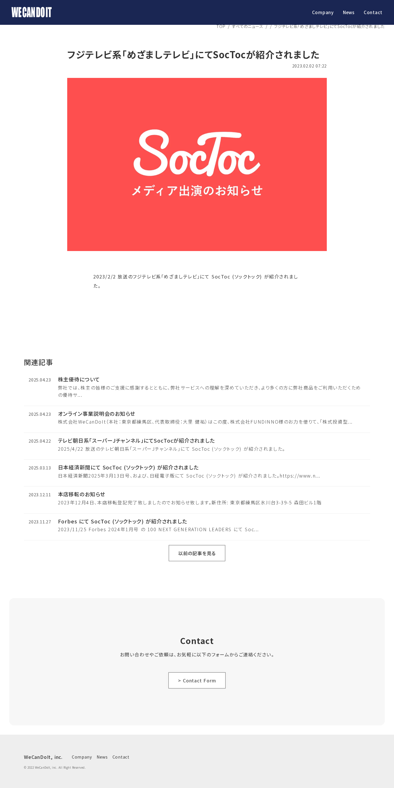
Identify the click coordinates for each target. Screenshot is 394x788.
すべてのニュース (247, 26)
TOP (220, 26)
